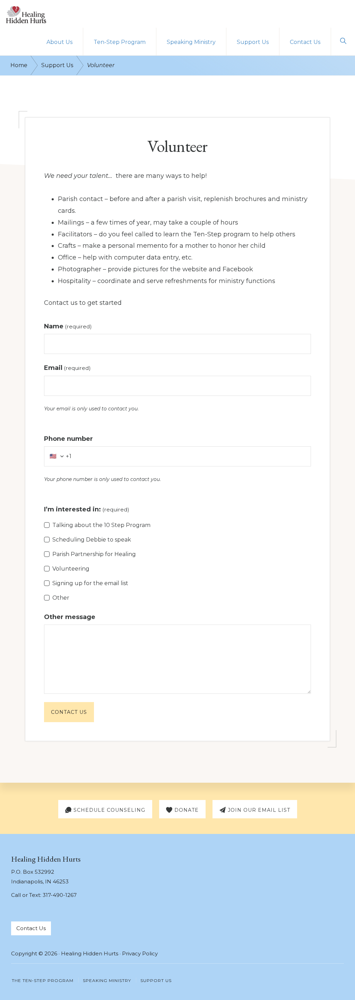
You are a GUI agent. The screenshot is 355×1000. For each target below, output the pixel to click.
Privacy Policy (140, 953)
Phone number (68, 439)
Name (68, 326)
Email (67, 368)
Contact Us (69, 712)
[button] (343, 41)
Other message (69, 617)
